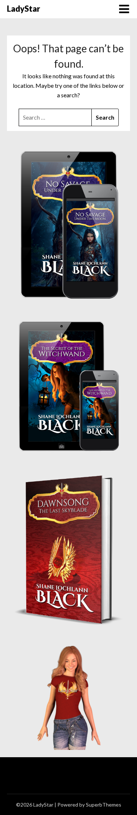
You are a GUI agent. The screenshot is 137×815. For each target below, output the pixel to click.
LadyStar (23, 9)
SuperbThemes (103, 804)
